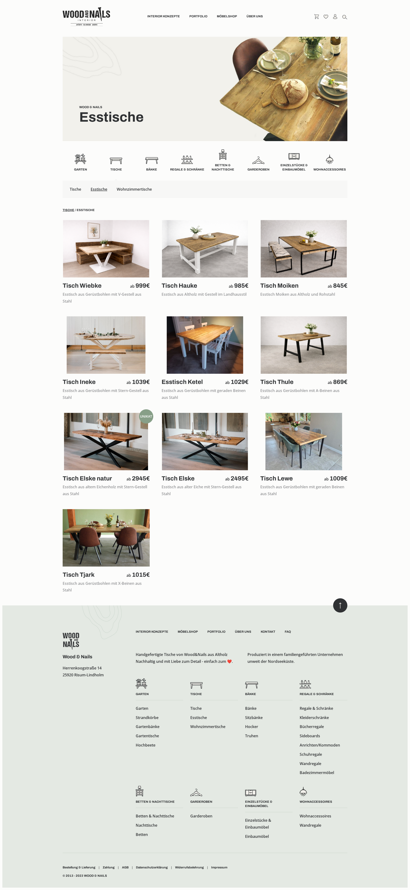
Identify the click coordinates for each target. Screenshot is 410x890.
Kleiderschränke (314, 717)
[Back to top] (340, 605)
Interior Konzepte (163, 16)
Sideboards (310, 735)
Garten (142, 694)
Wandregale (310, 763)
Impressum (219, 867)
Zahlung (109, 867)
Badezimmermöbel (317, 772)
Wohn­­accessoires (316, 801)
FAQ (288, 631)
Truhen (251, 735)
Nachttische (146, 825)
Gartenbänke (147, 726)
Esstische (99, 189)
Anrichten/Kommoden (320, 745)
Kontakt (268, 631)
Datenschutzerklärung (152, 867)
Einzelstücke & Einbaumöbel (258, 824)
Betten (142, 834)
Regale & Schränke (317, 694)
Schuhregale (311, 754)
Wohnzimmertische (134, 189)
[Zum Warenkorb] (316, 16)
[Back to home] (86, 16)
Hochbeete (145, 745)
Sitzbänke (254, 717)
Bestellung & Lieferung (79, 867)
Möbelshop (227, 16)
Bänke (250, 694)
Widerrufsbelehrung (189, 867)
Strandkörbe (147, 717)
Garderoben (201, 801)
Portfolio (198, 16)
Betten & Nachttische (155, 801)
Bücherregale (312, 726)
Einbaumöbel (257, 836)
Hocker (251, 726)
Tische (75, 189)
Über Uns (243, 631)
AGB (125, 867)
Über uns (255, 16)
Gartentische (147, 735)
